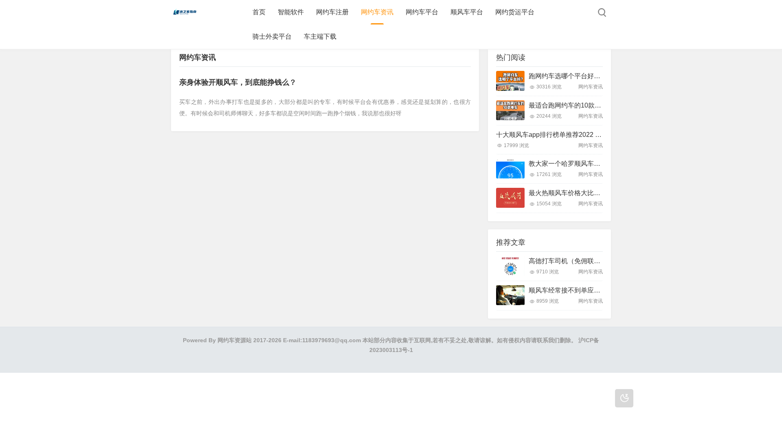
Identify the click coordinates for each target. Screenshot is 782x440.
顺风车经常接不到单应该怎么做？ (577, 290)
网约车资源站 (234, 340)
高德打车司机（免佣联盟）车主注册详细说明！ (597, 260)
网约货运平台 (514, 12)
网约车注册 (332, 12)
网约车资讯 (377, 12)
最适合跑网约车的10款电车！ (571, 105)
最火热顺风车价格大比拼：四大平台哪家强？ (594, 192)
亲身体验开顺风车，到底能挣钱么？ (238, 82)
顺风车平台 (466, 12)
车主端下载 (320, 36)
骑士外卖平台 (272, 36)
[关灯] (624, 398)
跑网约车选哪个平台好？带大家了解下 (584, 76)
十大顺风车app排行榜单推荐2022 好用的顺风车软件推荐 (578, 134)
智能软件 (291, 12)
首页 (259, 12)
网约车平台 (422, 12)
